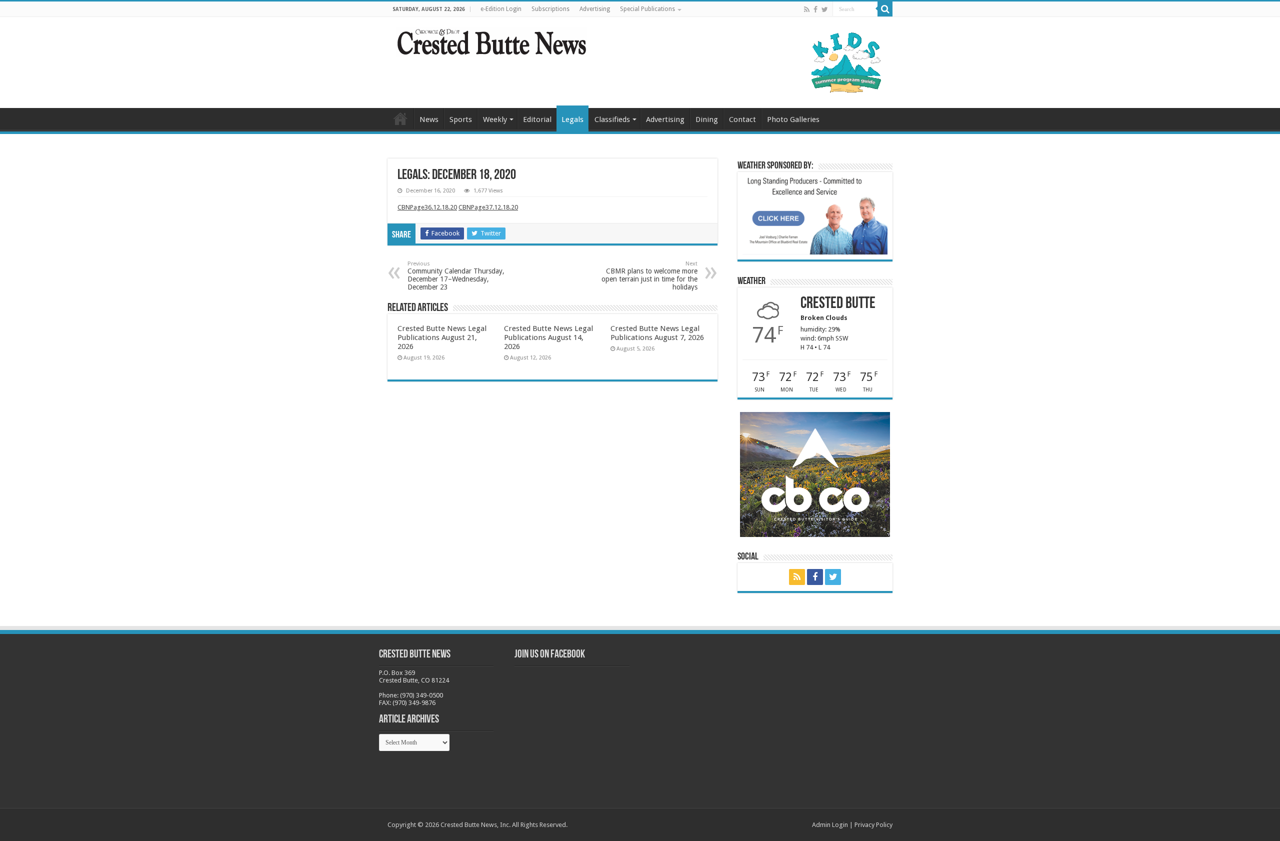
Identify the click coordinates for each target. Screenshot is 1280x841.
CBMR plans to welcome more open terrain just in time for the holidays (650, 275)
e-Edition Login (501, 9)
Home (401, 118)
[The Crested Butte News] (491, 40)
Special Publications (647, 9)
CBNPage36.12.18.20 (427, 207)
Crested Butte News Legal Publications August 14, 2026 (548, 337)
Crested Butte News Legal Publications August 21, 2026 (442, 337)
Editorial (537, 119)
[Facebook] (815, 10)
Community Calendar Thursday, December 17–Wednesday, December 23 (456, 275)
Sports (461, 119)
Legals (573, 119)
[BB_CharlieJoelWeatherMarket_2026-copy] (815, 215)
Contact (742, 119)
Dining (707, 119)
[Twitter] (824, 10)
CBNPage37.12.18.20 (488, 207)
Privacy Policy (873, 824)
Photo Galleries (793, 119)
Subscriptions (551, 9)
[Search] (885, 9)
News (429, 119)
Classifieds (612, 119)
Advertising (595, 9)
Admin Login (830, 824)
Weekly (495, 119)
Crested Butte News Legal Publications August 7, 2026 (657, 333)
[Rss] (806, 10)
